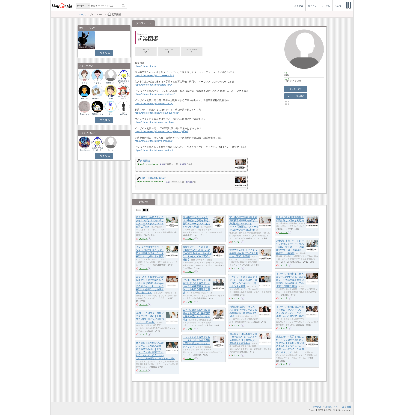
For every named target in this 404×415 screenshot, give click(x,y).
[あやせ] (84, 75)
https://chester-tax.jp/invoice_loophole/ (154, 122)
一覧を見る (104, 53)
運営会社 (346, 406)
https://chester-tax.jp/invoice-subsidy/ (154, 103)
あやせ (84, 83)
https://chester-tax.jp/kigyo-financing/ (153, 140)
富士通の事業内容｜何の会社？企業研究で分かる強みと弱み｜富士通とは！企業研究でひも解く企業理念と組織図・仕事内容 (290, 247)
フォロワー (168, 51)
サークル (317, 406)
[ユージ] (110, 142)
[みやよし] (97, 75)
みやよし (97, 83)
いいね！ (143, 238)
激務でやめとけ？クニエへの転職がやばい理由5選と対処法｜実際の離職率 (243, 253)
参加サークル (191, 51)
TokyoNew (84, 114)
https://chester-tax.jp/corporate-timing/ (154, 75)
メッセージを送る (295, 96)
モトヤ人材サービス (123, 97)
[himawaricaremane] (97, 91)
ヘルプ (337, 406)
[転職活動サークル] (86, 40)
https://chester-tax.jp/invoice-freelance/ (155, 94)
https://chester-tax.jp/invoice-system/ (154, 150)
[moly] (110, 91)
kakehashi (110, 83)
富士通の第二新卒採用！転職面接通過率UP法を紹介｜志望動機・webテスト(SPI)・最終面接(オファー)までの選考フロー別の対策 (244, 223)
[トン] (110, 106)
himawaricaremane (97, 98)
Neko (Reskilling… (84, 149)
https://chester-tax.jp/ (145, 66)
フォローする (295, 89)
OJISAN (123, 114)
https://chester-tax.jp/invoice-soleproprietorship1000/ (161, 131)
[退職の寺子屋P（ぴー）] (124, 75)
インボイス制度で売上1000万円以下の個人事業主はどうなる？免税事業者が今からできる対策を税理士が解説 (197, 286)
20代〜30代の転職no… (244, 238)
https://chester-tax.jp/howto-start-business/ (157, 112)
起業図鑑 (187, 235)
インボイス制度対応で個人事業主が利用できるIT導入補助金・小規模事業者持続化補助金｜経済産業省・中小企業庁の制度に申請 (291, 280)
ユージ (110, 150)
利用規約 (327, 406)
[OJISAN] (124, 106)
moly (111, 98)
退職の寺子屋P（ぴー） (123, 82)
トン (111, 114)
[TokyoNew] (84, 106)
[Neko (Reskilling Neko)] (84, 142)
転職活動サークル (86, 47)
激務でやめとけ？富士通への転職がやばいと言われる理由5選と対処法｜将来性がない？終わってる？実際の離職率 (197, 253)
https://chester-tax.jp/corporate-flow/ (153, 84)
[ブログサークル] (62, 5)
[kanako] (84, 91)
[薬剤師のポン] (97, 106)
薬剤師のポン (97, 114)
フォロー (145, 51)
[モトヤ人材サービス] (124, 91)
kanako (84, 98)
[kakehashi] (110, 75)
